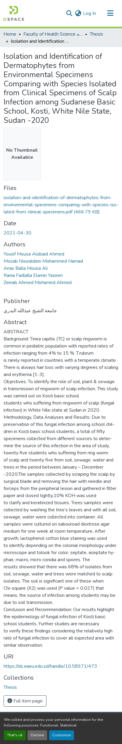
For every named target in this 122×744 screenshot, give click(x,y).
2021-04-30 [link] (17, 233)
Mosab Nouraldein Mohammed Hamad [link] (43, 261)
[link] (61, 204)
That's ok (15, 735)
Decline (37, 735)
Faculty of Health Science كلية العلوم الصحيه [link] (53, 34)
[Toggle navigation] (110, 13)
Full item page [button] (27, 701)
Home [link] (10, 34)
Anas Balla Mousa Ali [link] (26, 268)
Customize (61, 735)
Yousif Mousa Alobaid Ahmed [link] (34, 254)
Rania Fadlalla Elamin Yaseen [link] (33, 275)
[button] (14, 13)
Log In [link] (89, 13)
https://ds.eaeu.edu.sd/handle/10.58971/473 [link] (50, 666)
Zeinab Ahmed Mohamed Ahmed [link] (38, 282)
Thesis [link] (96, 34)
